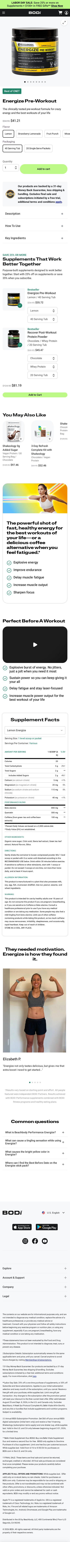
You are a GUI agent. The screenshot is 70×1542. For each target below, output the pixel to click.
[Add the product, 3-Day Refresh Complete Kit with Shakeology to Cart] (50, 439)
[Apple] (22, 1227)
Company (8, 1287)
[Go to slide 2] (32, 1082)
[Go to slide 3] (35, 1082)
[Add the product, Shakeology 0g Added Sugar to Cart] (21, 439)
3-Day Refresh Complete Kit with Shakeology (41, 450)
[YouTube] (45, 1241)
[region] (35, 444)
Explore (7, 1268)
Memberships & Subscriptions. (38, 1359)
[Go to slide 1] (29, 1082)
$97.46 (15, 465)
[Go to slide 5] (40, 1082)
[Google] (47, 1227)
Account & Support (13, 1278)
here (34, 1376)
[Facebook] (35, 1241)
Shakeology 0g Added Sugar (11, 448)
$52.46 (42, 466)
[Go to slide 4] (37, 1082)
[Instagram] (25, 1241)
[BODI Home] (35, 13)
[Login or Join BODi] (66, 12)
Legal (6, 1296)
